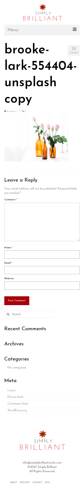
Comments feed (18, 403)
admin (13, 111)
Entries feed (15, 397)
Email (8, 263)
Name (8, 248)
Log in (12, 390)
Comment (10, 200)
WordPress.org (17, 410)
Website (9, 278)
